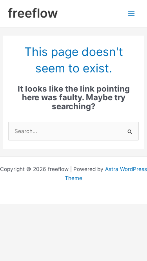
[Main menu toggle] (131, 13)
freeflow (33, 13)
